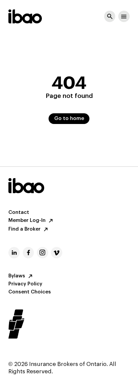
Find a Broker (24, 229)
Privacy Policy (25, 284)
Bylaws (16, 276)
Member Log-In (27, 220)
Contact (18, 212)
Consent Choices (29, 292)
